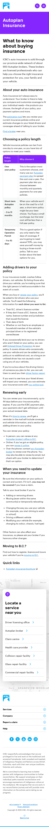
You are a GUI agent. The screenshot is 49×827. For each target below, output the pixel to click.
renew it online (21, 445)
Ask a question (14, 804)
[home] (6, 698)
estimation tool (14, 116)
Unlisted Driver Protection (20, 346)
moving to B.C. (31, 555)
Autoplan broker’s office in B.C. (21, 439)
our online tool (36, 384)
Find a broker (9, 131)
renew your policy (29, 294)
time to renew (19, 416)
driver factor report (35, 373)
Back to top (24, 818)
